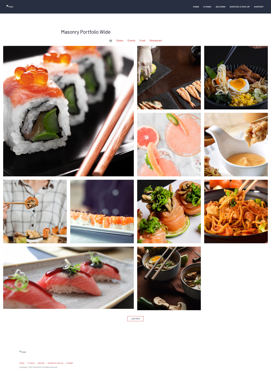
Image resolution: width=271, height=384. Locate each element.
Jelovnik (220, 7)
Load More (135, 319)
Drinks (119, 40)
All (110, 40)
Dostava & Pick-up (240, 7)
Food (142, 40)
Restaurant (155, 40)
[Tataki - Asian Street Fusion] (10, 6)
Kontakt (259, 7)
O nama (207, 7)
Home (196, 7)
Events (131, 40)
